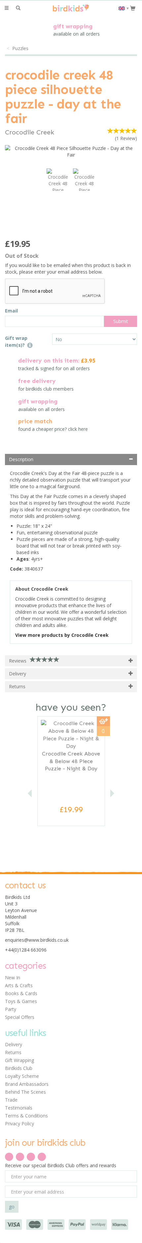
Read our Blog (20, 1157)
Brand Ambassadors (27, 1084)
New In (12, 977)
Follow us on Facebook (9, 1157)
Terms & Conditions (26, 1115)
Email (11, 311)
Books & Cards (21, 993)
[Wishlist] (30, 8)
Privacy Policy (19, 1123)
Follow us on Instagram (42, 1157)
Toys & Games (21, 1001)
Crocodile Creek (29, 132)
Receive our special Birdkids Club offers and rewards (60, 1165)
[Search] (18, 8)
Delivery (13, 1044)
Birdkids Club (18, 1068)
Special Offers (19, 1017)
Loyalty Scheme (22, 1076)
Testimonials (18, 1108)
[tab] (71, 459)
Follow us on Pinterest (31, 1157)
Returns (13, 1052)
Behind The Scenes (25, 1092)
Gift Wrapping (19, 1060)
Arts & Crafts (19, 985)
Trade (11, 1100)
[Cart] (132, 8)
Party (10, 1009)
